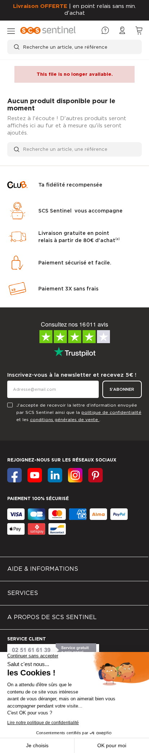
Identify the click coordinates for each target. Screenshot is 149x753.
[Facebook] (14, 475)
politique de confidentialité (111, 412)
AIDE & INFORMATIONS (42, 568)
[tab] (74, 569)
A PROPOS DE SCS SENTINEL (52, 617)
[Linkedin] (55, 475)
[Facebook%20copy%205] (34, 475)
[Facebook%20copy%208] (95, 475)
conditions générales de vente (64, 419)
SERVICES (22, 593)
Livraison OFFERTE (40, 6)
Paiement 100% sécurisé (38, 498)
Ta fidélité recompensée (70, 185)
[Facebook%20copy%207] (75, 475)
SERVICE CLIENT (26, 639)
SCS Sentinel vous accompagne (80, 211)
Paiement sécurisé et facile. (74, 263)
